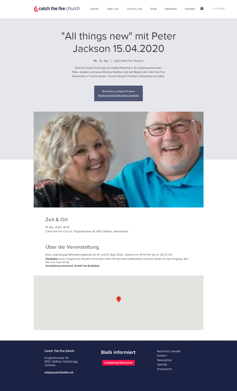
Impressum (164, 369)
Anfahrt (162, 355)
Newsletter (164, 360)
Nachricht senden (169, 351)
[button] (153, 8)
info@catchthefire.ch (59, 372)
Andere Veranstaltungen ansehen (118, 95)
